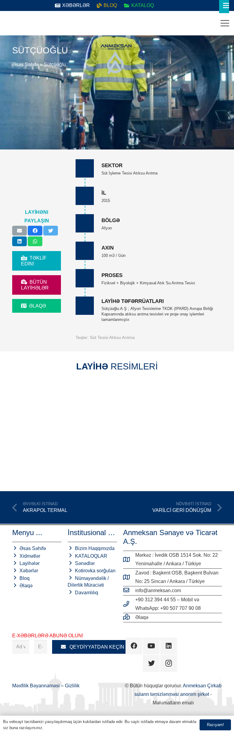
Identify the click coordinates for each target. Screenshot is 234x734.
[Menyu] (225, 23)
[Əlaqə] (9, 23)
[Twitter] (151, 663)
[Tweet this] (50, 231)
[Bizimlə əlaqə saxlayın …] (129, 617)
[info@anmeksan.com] (129, 590)
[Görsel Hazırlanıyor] (63, 429)
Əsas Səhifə (25, 64)
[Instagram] (168, 663)
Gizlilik (72, 685)
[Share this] (35, 231)
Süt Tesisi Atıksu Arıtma (112, 337)
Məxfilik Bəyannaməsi (36, 685)
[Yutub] (151, 646)
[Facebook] (134, 646)
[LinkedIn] (168, 646)
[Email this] (19, 231)
